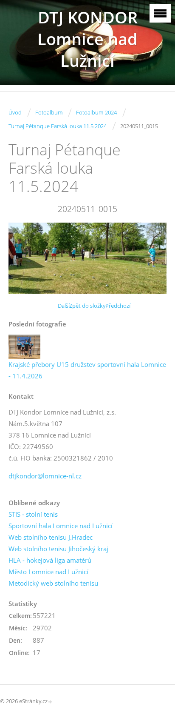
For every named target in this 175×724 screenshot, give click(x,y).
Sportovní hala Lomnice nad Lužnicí (60, 525)
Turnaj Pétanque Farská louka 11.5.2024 (57, 126)
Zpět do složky (87, 305)
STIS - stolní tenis (33, 514)
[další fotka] (152, 258)
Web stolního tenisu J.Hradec (50, 537)
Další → (67, 305)
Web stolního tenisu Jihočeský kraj (58, 548)
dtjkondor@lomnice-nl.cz (45, 476)
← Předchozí (114, 305)
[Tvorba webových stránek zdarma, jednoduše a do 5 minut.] (51, 701)
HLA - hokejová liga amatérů (49, 560)
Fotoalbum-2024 (96, 112)
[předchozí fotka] (22, 258)
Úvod (15, 112)
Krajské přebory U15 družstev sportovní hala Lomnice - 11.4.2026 (87, 370)
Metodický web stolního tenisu (53, 583)
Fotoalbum (48, 112)
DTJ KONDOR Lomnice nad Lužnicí (87, 39)
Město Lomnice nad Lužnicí (48, 571)
